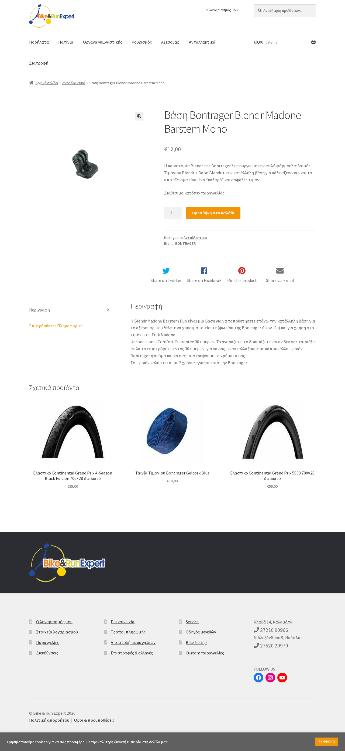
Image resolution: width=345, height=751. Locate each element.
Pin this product (242, 280)
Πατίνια (65, 42)
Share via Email (280, 280)
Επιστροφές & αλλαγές (132, 653)
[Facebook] (258, 677)
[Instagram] (270, 677)
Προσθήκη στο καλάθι (213, 212)
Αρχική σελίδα (47, 82)
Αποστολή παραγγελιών (133, 642)
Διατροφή (38, 63)
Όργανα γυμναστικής (102, 42)
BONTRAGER (185, 243)
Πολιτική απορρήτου (49, 720)
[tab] (71, 310)
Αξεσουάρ (170, 42)
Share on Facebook (204, 280)
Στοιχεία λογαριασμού (57, 632)
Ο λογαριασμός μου (222, 10)
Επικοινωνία (122, 621)
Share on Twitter (166, 280)
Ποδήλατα (39, 42)
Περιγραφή (39, 310)
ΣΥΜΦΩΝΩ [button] (327, 741)
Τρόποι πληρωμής (128, 632)
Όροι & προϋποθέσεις (94, 720)
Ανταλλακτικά (202, 42)
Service (192, 621)
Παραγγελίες (47, 642)
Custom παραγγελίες (205, 653)
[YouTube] (282, 677)
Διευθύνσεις (47, 653)
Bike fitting (196, 642)
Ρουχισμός (142, 42)
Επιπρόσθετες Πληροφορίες (55, 325)
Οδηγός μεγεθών (201, 632)
